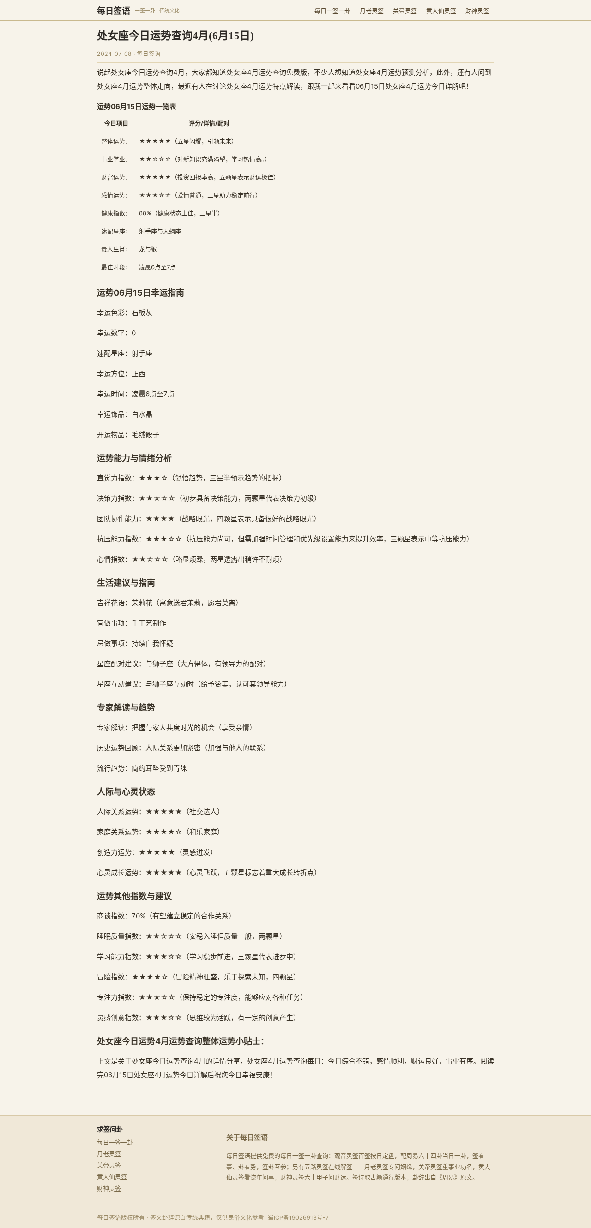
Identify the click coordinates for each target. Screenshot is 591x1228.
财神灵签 (477, 10)
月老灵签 (372, 10)
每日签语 (113, 11)
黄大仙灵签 (441, 10)
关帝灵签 (405, 10)
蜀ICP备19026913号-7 (298, 1217)
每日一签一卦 (332, 10)
